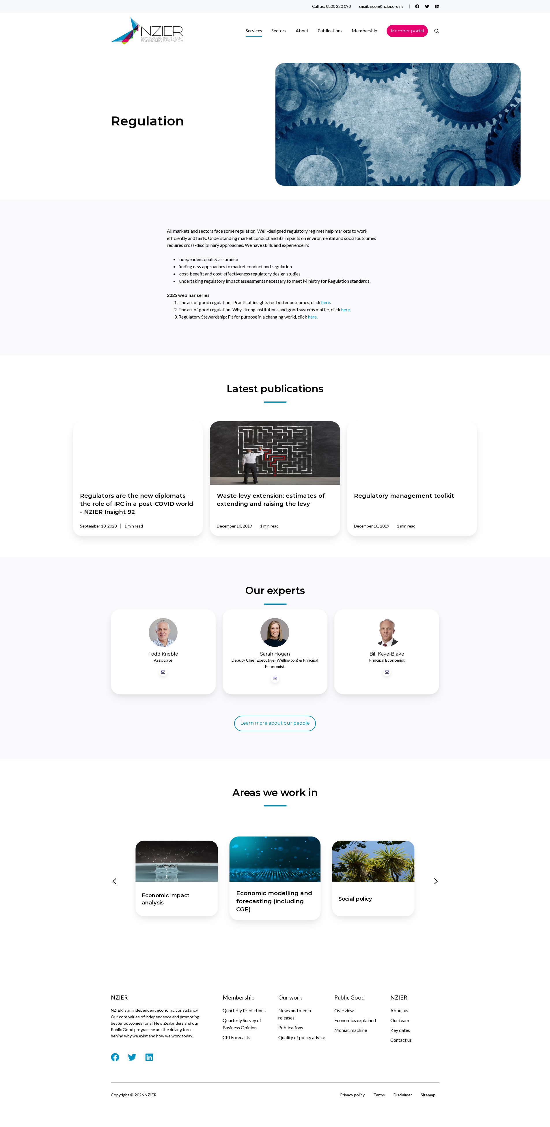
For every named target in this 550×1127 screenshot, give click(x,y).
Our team (399, 1020)
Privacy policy (352, 1094)
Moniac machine (350, 1030)
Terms (379, 1094)
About (302, 30)
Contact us (401, 1040)
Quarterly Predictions (244, 1010)
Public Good (349, 997)
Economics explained (355, 1020)
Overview (344, 1010)
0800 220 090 (338, 6)
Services (254, 30)
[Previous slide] (114, 881)
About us (399, 1010)
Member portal (407, 31)
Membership (364, 30)
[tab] (249, 934)
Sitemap (428, 1094)
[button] (436, 31)
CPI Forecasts (236, 1037)
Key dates (400, 1030)
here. (346, 309)
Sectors (278, 30)
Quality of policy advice (301, 1037)
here (325, 302)
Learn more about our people (275, 723)
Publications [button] (330, 30)
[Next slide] (435, 881)
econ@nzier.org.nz (387, 6)
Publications (290, 1027)
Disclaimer (403, 1094)
